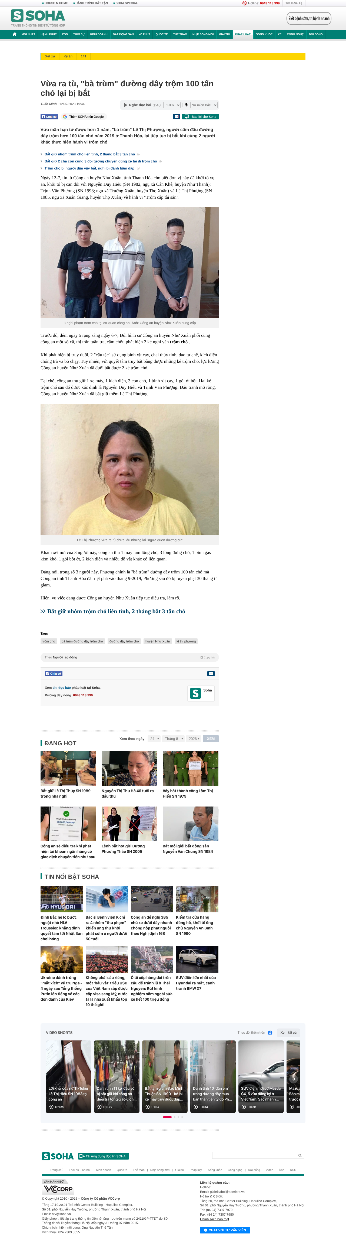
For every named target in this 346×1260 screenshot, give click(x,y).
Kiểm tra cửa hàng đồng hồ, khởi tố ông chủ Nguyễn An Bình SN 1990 (194, 925)
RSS (293, 1170)
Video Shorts (59, 1033)
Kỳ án (68, 56)
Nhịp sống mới (203, 34)
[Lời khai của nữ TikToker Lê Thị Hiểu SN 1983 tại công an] (68, 1076)
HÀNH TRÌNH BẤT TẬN (92, 3)
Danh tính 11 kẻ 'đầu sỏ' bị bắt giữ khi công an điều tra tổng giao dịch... (117, 1094)
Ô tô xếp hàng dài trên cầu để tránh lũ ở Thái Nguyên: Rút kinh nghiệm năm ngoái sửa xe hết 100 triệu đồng (151, 988)
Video (269, 1170)
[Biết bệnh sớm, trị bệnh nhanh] (309, 18)
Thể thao (180, 34)
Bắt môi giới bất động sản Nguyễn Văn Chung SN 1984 (188, 849)
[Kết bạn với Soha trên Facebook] (195, 693)
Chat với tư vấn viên (227, 1230)
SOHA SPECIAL (127, 3)
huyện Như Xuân (157, 641)
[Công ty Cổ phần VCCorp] (107, 1187)
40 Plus (144, 34)
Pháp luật (243, 34)
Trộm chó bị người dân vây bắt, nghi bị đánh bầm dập (90, 168)
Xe (279, 34)
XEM (211, 739)
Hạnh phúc (49, 34)
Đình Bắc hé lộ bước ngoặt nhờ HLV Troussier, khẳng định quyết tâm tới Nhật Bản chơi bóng (61, 928)
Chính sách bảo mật (214, 1219)
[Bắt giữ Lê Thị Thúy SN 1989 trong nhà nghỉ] (68, 768)
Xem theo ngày (131, 739)
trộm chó (91, 323)
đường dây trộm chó (124, 641)
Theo (130, 657)
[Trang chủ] (38, 18)
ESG (65, 34)
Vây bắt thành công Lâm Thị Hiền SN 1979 (188, 793)
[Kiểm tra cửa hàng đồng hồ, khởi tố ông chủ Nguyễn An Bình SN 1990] (197, 899)
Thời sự (79, 34)
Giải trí (224, 34)
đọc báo (64, 688)
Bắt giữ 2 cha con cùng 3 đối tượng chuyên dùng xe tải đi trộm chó (101, 161)
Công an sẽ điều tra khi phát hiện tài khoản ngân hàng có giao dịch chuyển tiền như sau (68, 851)
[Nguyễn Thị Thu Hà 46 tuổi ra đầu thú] (129, 768)
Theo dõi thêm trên (251, 1033)
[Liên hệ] (211, 673)
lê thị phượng (186, 641)
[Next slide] (293, 1079)
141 (83, 56)
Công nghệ (295, 34)
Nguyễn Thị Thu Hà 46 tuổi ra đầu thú (128, 793)
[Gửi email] (176, 116)
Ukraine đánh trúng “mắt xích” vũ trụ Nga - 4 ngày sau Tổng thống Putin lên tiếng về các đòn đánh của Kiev (61, 988)
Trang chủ (56, 1170)
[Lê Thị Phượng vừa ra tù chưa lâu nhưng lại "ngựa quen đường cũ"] (130, 469)
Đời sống (316, 34)
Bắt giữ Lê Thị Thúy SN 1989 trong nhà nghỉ (66, 793)
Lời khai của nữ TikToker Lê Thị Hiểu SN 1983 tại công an (68, 1094)
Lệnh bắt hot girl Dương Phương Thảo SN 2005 (123, 849)
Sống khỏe (264, 34)
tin (55, 688)
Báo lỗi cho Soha (204, 117)
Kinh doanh (99, 34)
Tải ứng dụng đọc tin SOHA (105, 1156)
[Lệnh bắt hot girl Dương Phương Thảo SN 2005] (129, 824)
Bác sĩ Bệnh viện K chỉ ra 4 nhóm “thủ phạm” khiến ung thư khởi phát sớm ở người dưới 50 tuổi (106, 928)
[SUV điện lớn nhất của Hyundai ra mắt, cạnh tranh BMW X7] (197, 959)
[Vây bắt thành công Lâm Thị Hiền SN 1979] (190, 768)
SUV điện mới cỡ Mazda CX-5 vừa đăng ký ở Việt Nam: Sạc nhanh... (261, 1094)
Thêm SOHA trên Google (86, 117)
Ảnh (281, 1170)
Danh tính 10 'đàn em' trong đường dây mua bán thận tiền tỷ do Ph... (212, 1094)
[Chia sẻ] (49, 116)
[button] (167, 1117)
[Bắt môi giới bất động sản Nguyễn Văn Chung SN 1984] (190, 824)
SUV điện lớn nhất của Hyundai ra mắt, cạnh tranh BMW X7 (196, 983)
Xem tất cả (289, 1033)
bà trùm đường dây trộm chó (82, 641)
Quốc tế (161, 34)
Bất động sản (123, 34)
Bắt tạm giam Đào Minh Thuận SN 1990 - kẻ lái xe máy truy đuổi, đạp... (164, 1094)
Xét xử (50, 56)
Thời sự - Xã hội (79, 1170)
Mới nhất (28, 34)
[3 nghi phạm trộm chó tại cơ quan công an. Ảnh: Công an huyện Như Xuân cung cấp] (130, 262)
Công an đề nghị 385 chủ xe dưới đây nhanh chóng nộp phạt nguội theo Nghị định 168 (151, 925)
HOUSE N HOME (56, 3)
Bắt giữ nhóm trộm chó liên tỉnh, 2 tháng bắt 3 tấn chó (90, 154)
